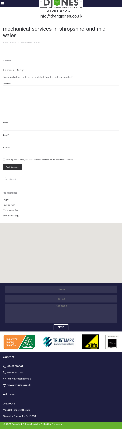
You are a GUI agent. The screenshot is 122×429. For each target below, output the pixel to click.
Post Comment (12, 167)
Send (61, 327)
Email (6, 135)
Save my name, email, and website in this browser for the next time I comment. (39, 159)
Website (6, 147)
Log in (6, 199)
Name (6, 122)
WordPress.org (10, 215)
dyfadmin (16, 42)
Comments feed (11, 210)
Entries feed (9, 204)
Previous (7, 60)
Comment (7, 83)
